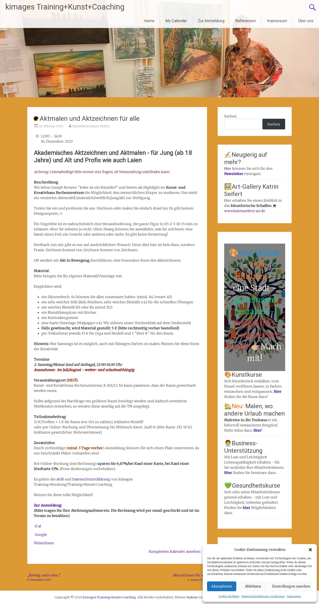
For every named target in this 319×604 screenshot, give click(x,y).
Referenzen (245, 20)
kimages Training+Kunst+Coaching (64, 7)
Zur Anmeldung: (48, 505)
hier (247, 507)
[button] (310, 550)
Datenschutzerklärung (91, 479)
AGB (60, 479)
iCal (38, 526)
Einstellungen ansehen (291, 586)
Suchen (230, 116)
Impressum (294, 596)
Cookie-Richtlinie (229, 596)
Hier (227, 168)
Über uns (306, 20)
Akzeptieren (221, 586)
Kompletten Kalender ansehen (175, 551)
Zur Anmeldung (211, 20)
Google (41, 534)
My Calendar (176, 20)
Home (149, 20)
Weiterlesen (44, 543)
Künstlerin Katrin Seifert (91, 126)
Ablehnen (253, 586)
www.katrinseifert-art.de (244, 211)
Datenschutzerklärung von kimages (263, 596)
